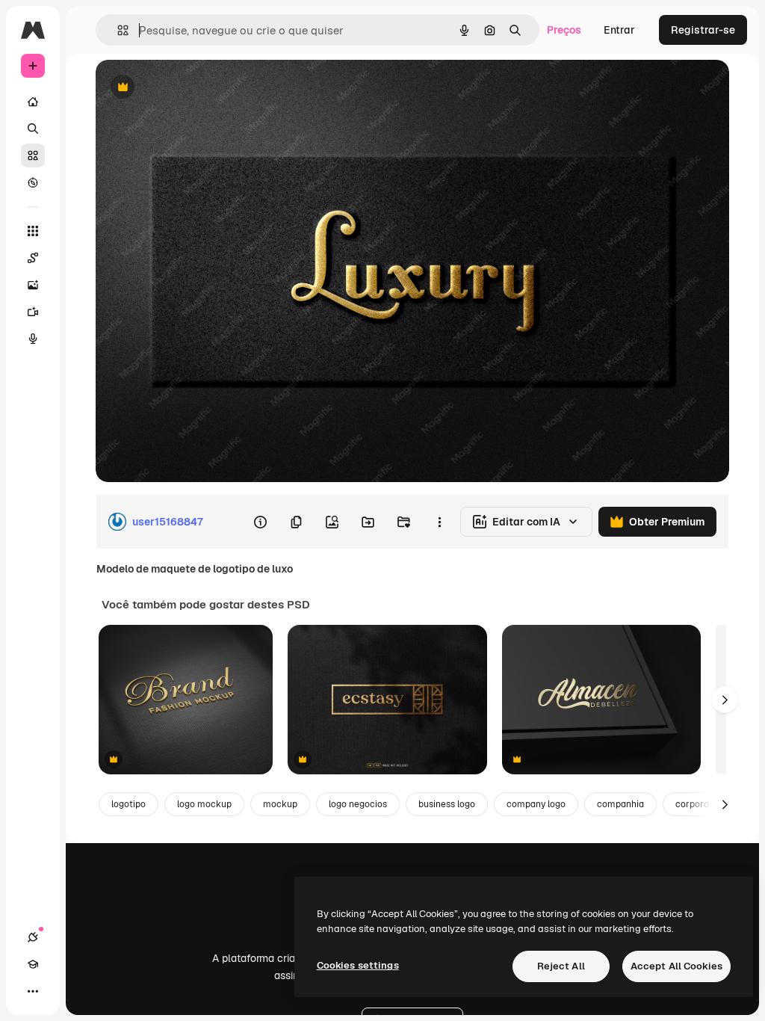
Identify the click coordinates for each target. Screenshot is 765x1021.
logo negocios (358, 804)
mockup (280, 804)
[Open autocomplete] (116, 30)
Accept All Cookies (676, 966)
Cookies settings (358, 965)
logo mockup (204, 804)
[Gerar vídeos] (33, 312)
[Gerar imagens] (33, 285)
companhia (620, 804)
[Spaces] (33, 258)
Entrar (619, 30)
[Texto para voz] (33, 339)
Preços (564, 30)
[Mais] (33, 991)
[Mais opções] (439, 522)
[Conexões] (33, 937)
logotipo (128, 804)
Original (191, 88)
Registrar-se (703, 30)
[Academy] (33, 964)
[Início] (33, 102)
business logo (446, 804)
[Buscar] (33, 129)
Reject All (561, 966)
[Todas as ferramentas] (33, 231)
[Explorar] (33, 182)
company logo (536, 804)
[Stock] (33, 155)
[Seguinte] (724, 699)
